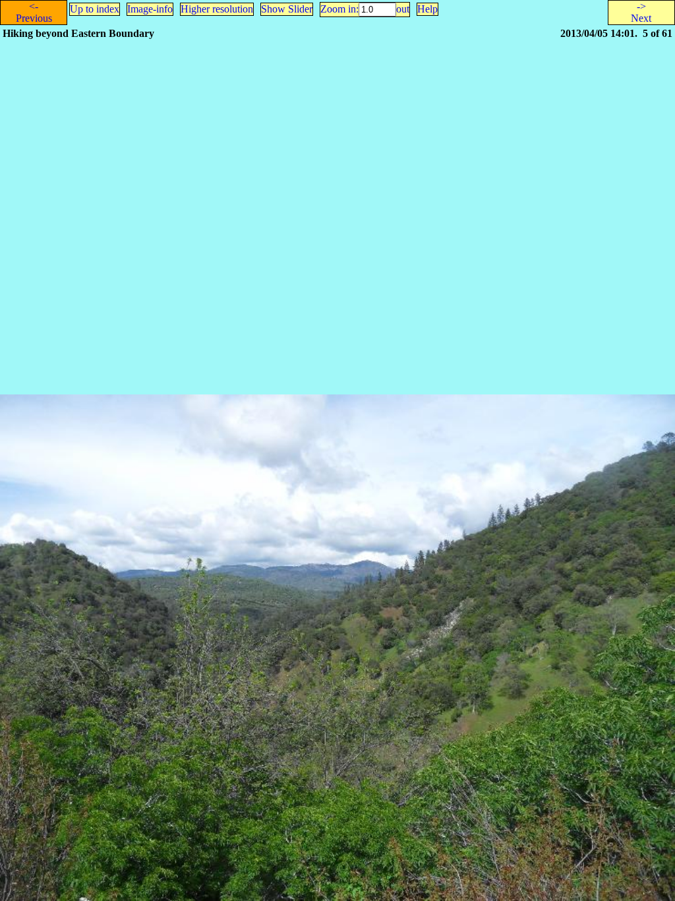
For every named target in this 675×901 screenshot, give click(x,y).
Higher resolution (217, 9)
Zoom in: (339, 9)
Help (427, 9)
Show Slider (286, 9)
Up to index (94, 9)
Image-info (150, 9)
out (402, 9)
